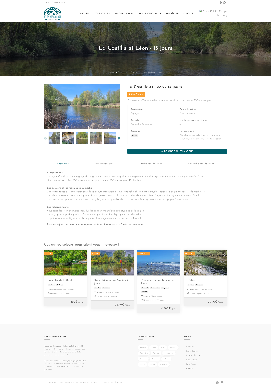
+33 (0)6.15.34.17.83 (56, 2)
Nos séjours (172, 14)
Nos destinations (149, 14)
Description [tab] (63, 164)
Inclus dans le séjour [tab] (151, 164)
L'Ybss (191, 280)
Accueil (112, 72)
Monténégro (169, 353)
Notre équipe (100, 14)
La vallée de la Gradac (61, 280)
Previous (45, 138)
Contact (188, 14)
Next (118, 138)
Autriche (143, 348)
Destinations (122, 72)
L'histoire (83, 14)
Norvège (143, 359)
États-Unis (143, 353)
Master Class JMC (124, 14)
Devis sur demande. (132, 224)
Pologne (166, 359)
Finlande (156, 353)
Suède (152, 364)
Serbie (142, 364)
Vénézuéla (163, 364)
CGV (126, 382)
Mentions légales (112, 382)
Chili (163, 348)
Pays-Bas (155, 359)
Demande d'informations (178, 151)
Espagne (134, 72)
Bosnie (153, 348)
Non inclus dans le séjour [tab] (201, 164)
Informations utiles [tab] (104, 164)
